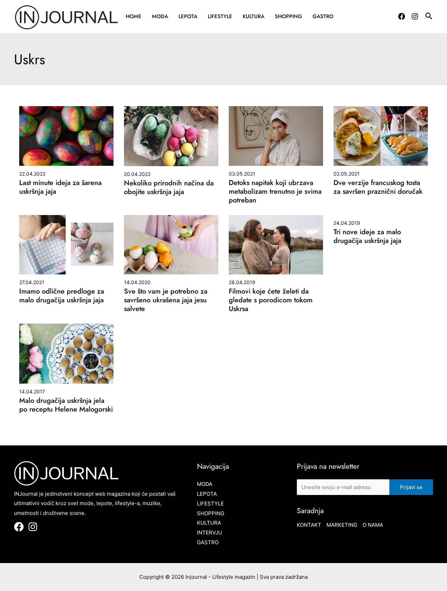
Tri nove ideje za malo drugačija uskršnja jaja (367, 236)
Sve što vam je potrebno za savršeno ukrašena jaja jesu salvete (165, 300)
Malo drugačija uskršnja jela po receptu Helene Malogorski (66, 405)
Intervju (209, 532)
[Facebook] (401, 16)
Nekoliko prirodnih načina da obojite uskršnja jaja (169, 187)
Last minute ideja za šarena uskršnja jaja (60, 187)
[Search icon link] (429, 17)
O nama (372, 525)
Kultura (253, 16)
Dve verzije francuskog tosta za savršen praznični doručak (378, 187)
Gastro (323, 16)
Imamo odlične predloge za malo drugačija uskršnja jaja (61, 295)
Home (133, 16)
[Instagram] (414, 16)
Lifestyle (220, 16)
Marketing (342, 525)
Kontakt (309, 525)
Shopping (288, 16)
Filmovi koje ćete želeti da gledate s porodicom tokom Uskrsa (271, 300)
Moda (160, 16)
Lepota (187, 16)
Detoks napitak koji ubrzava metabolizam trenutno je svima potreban (275, 191)
